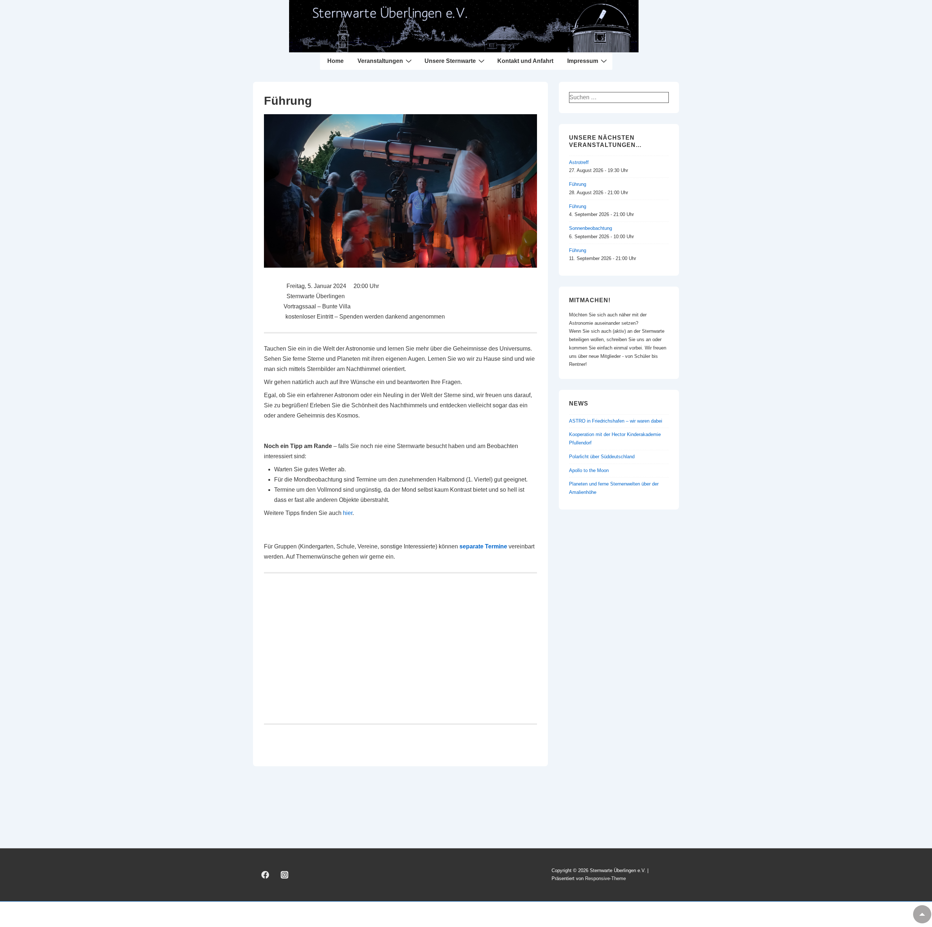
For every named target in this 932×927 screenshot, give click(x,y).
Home (335, 61)
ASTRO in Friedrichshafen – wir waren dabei (615, 421)
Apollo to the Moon (589, 470)
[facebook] (265, 874)
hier (347, 513)
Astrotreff (579, 162)
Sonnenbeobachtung (590, 228)
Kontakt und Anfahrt (525, 61)
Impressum (582, 61)
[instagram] (285, 874)
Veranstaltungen (380, 61)
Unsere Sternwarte (450, 61)
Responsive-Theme (605, 878)
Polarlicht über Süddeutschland (602, 456)
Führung (577, 184)
